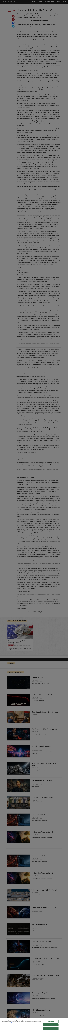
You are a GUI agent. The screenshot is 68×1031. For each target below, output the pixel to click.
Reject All (50, 1024)
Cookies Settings (51, 1021)
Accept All (50, 1028)
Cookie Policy (13, 1022)
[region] (34, 1024)
